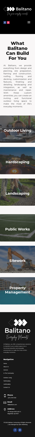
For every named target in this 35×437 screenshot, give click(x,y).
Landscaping (6, 384)
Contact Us (6, 387)
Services (5, 370)
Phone (10, 395)
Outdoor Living (7, 377)
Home (5, 363)
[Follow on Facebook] (4, 22)
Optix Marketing (23, 424)
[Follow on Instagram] (8, 22)
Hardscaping (6, 381)
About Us (6, 366)
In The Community (8, 373)
